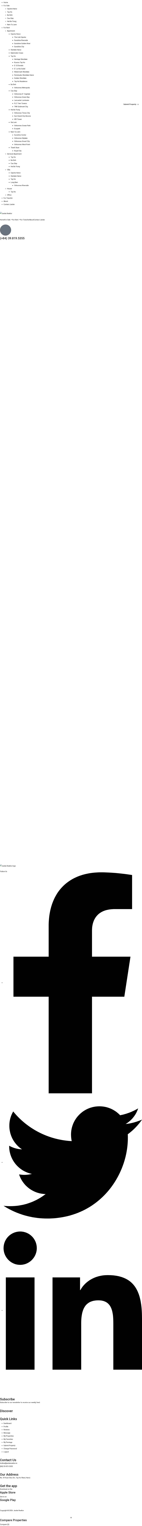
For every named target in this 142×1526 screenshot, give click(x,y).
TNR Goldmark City (21, 107)
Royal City (17, 151)
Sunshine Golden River (22, 44)
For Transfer (8, 198)
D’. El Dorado (18, 66)
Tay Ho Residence (20, 81)
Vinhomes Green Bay (22, 97)
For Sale (7, 6)
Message (7, 1433)
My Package (8, 1442)
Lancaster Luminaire (21, 100)
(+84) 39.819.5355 (12, 238)
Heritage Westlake (20, 59)
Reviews (7, 1430)
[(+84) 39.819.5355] (5, 230)
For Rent (7, 28)
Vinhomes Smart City (22, 141)
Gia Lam (14, 122)
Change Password (10, 1449)
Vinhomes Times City (22, 113)
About (6, 201)
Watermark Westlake (21, 72)
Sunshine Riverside (21, 40)
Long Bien (14, 182)
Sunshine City (19, 47)
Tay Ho (9, 12)
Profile (6, 1427)
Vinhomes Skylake (21, 138)
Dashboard (7, 1423)
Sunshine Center (20, 135)
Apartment (11, 31)
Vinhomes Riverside (21, 185)
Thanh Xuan (15, 148)
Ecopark (17, 129)
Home (6, 2)
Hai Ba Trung (11, 21)
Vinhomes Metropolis (22, 88)
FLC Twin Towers (20, 103)
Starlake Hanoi (16, 50)
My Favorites (8, 1439)
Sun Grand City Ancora (22, 116)
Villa (8, 170)
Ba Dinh (10, 15)
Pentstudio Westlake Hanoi (24, 75)
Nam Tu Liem (12, 25)
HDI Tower (18, 119)
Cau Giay (10, 18)
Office (9, 195)
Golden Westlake (20, 78)
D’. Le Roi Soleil (19, 69)
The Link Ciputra (20, 37)
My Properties (9, 1436)
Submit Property (129, 104)
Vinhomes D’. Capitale (22, 94)
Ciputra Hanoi (12, 9)
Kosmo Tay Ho (19, 62)
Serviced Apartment (14, 154)
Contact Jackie (9, 204)
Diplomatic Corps (17, 53)
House (9, 189)
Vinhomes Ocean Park (22, 126)
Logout (6, 1452)
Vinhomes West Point (22, 144)
